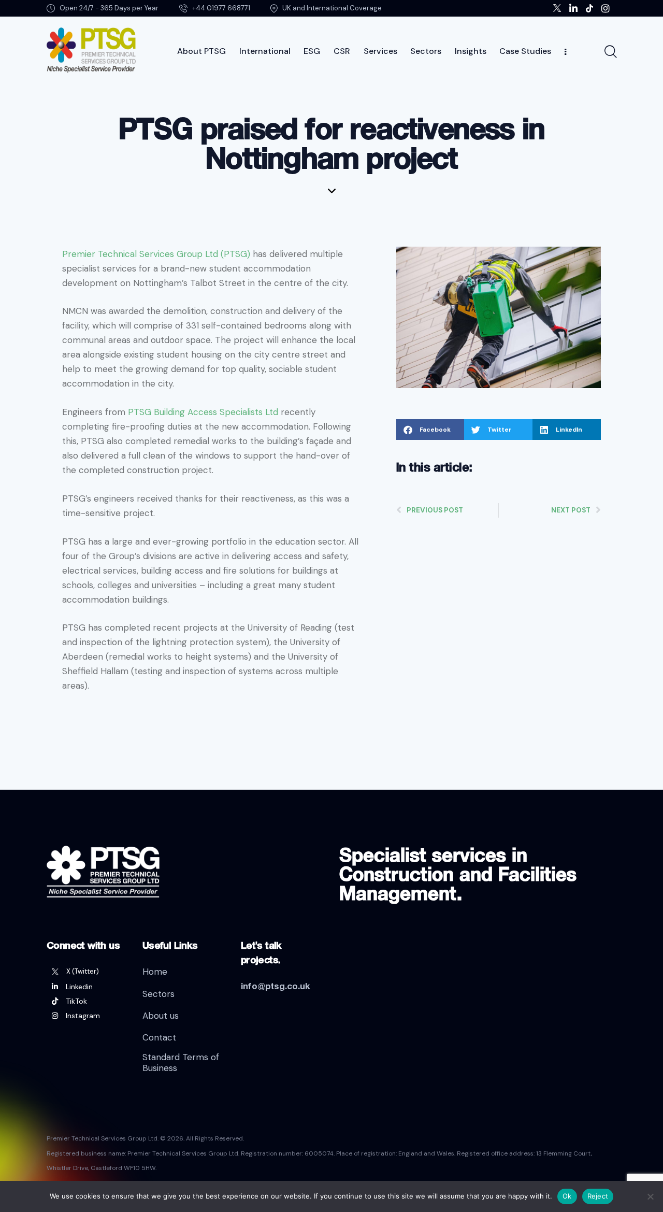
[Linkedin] (87, 986)
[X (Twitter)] (87, 971)
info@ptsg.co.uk (275, 985)
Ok (567, 1196)
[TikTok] (87, 1001)
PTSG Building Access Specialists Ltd (203, 412)
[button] (430, 429)
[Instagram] (87, 1015)
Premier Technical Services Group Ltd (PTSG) (156, 254)
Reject (598, 1196)
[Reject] (650, 1196)
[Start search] (609, 52)
